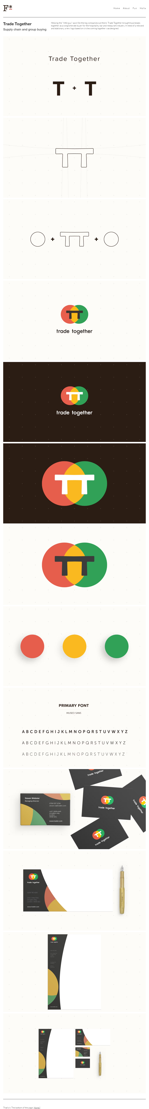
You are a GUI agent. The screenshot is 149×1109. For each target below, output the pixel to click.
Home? (37, 1107)
